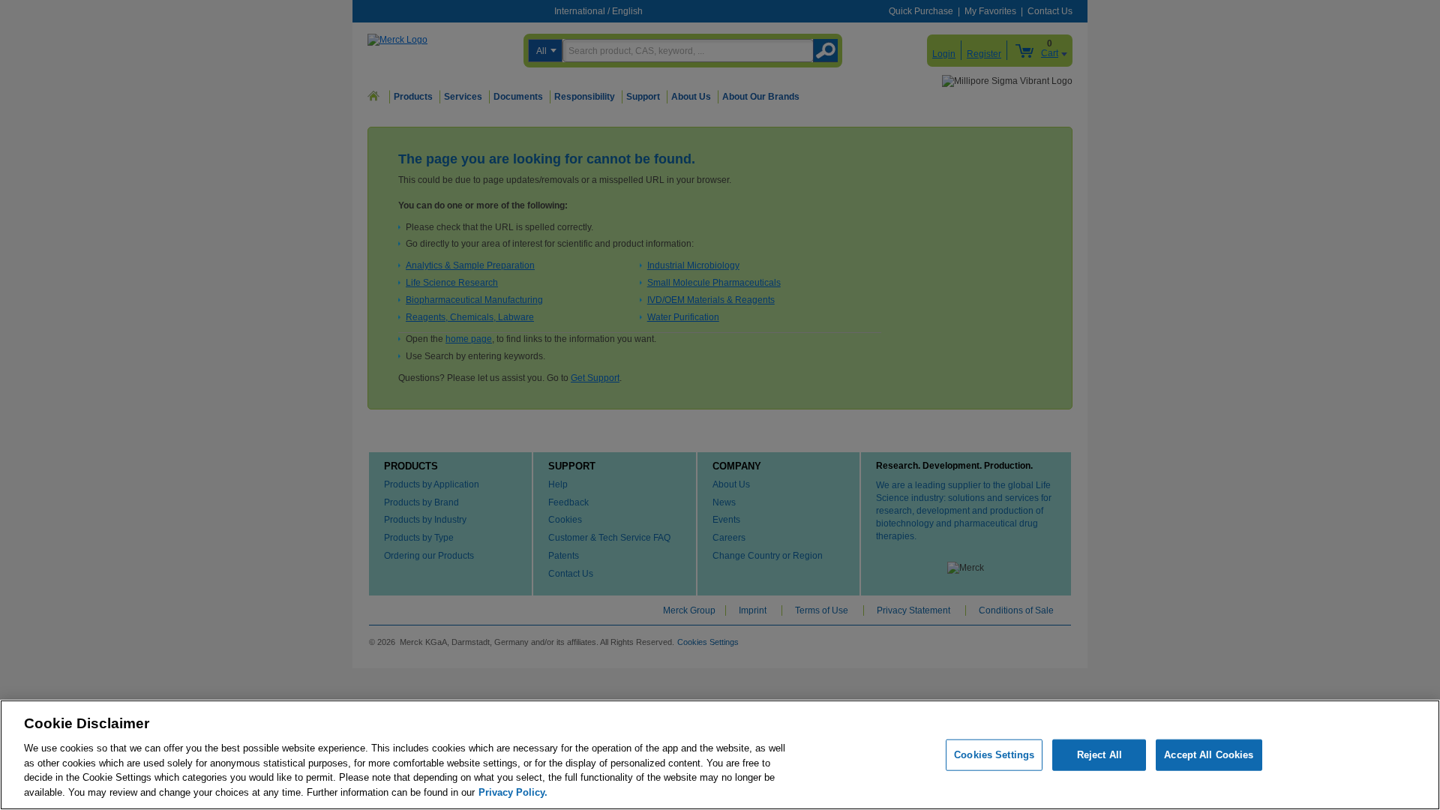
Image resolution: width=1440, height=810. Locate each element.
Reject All (1099, 754)
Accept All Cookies (1208, 754)
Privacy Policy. (513, 791)
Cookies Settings (994, 754)
